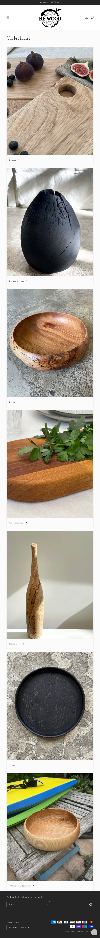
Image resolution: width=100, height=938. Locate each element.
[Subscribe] (47, 904)
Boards (12, 160)
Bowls (12, 402)
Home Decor (15, 644)
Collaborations (16, 523)
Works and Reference (20, 886)
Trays (12, 765)
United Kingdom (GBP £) (19, 927)
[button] (8, 17)
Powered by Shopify (86, 931)
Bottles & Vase (16, 281)
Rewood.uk (75, 931)
